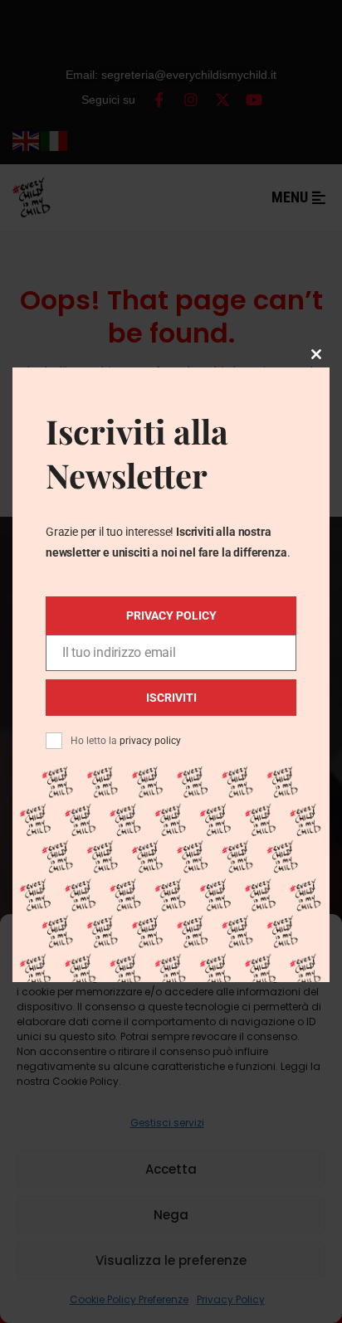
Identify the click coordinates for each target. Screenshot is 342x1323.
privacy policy (150, 741)
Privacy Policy (171, 615)
